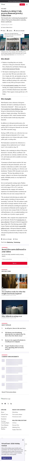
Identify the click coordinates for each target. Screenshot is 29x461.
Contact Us (4, 416)
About (2, 412)
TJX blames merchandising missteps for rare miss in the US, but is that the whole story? (15, 334)
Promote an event (16, 416)
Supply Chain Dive (16, 429)
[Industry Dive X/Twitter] (8, 403)
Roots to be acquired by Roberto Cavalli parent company (15, 341)
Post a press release (11, 392)
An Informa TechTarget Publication (14, 1)
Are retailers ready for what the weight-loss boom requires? (13, 293)
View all (3, 392)
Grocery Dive (15, 425)
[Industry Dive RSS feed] (11, 403)
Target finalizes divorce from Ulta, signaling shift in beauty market (14, 347)
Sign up (22, 4)
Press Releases (4, 425)
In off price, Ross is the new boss (15, 328)
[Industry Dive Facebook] (5, 403)
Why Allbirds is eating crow (12, 316)
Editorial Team (4, 414)
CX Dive (14, 423)
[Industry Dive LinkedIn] (2, 403)
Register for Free (7, 458)
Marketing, (10, 242)
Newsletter (3, 419)
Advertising (15, 412)
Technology (17, 242)
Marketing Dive (16, 427)
